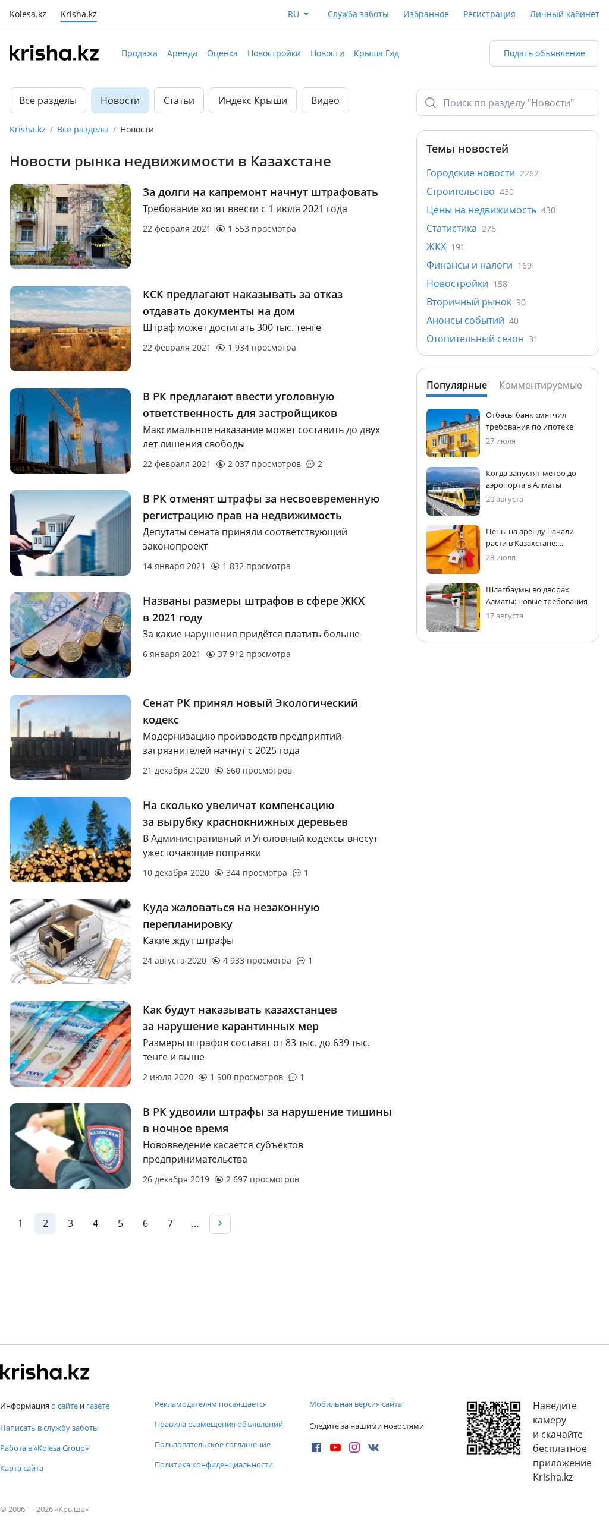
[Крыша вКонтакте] (373, 1447)
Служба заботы (358, 14)
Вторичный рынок (476, 301)
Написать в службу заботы (49, 1427)
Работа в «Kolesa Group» (44, 1448)
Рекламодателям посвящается (211, 1404)
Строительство (470, 191)
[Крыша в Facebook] (316, 1447)
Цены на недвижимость (490, 209)
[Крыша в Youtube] (335, 1447)
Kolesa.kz (28, 15)
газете (97, 1405)
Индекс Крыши (252, 100)
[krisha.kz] (44, 1372)
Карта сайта (21, 1468)
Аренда (182, 53)
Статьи (179, 100)
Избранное (426, 14)
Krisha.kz (28, 129)
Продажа (139, 53)
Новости (327, 53)
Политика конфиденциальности (214, 1464)
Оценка (222, 53)
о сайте (64, 1405)
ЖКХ (445, 246)
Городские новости (482, 172)
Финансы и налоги (479, 265)
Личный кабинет (564, 14)
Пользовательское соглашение (213, 1444)
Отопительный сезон (482, 338)
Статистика (461, 228)
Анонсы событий (472, 320)
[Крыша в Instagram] (354, 1447)
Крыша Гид (376, 53)
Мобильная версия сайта (355, 1404)
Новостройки (274, 53)
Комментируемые (540, 385)
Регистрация (489, 14)
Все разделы (48, 100)
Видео (325, 100)
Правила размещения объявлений (219, 1424)
